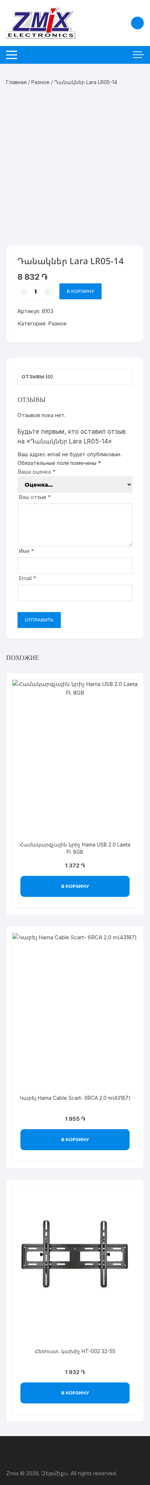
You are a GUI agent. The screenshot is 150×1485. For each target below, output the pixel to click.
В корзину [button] (75, 886)
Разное (40, 82)
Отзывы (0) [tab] (37, 376)
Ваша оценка (36, 471)
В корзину (80, 291)
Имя (26, 551)
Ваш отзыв (35, 497)
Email (27, 578)
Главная (16, 82)
